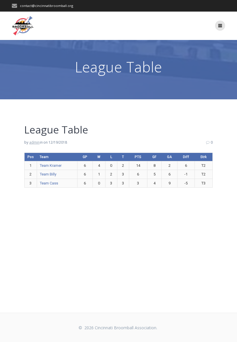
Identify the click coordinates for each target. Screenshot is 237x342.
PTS (138, 157)
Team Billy (48, 174)
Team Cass (49, 183)
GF (154, 157)
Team (44, 157)
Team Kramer (51, 165)
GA (169, 157)
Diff (186, 157)
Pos (30, 157)
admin (34, 142)
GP (85, 157)
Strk (203, 157)
